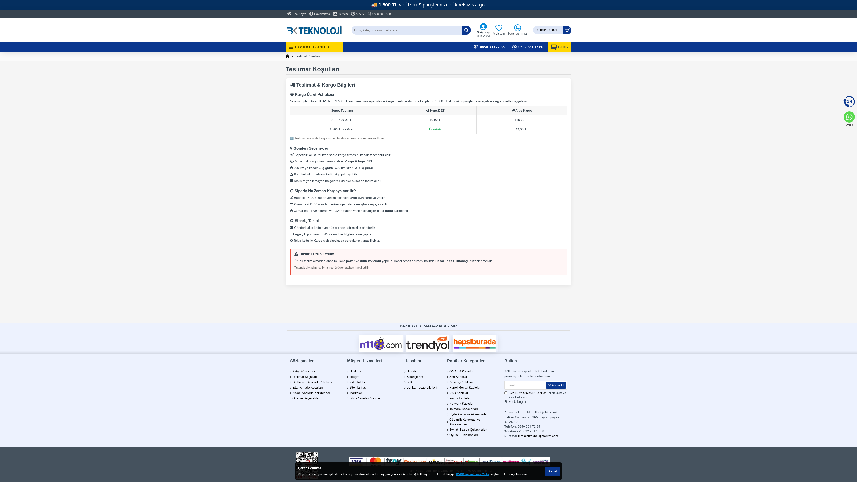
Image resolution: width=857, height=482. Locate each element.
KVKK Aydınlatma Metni (472, 474)
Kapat (552, 471)
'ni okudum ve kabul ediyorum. (537, 395)
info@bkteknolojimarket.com (538, 436)
